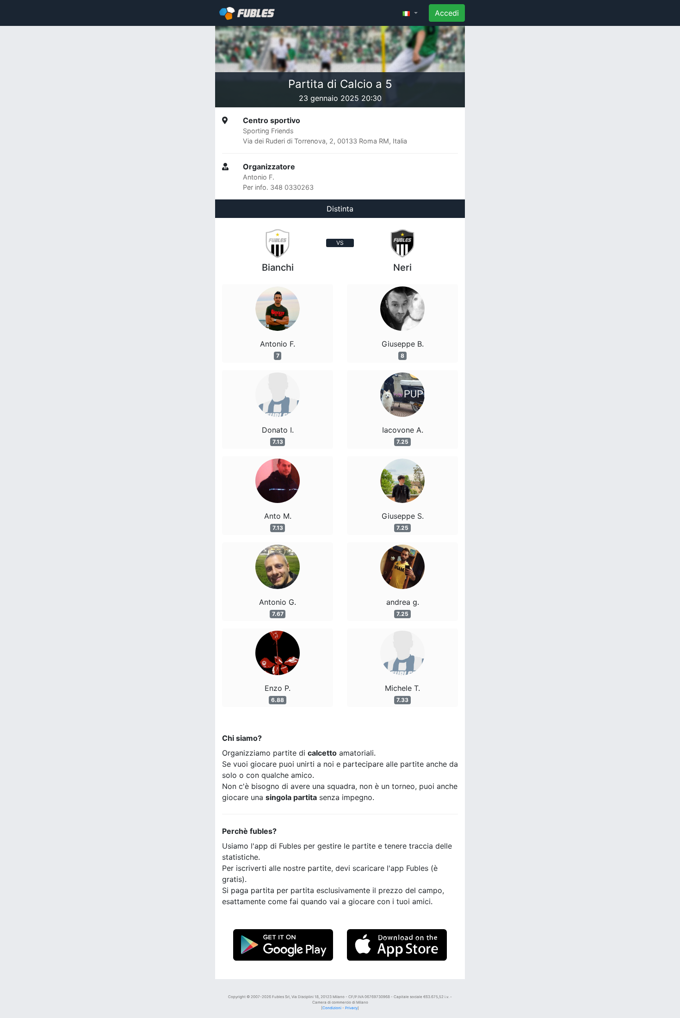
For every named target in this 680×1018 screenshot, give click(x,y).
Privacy (351, 1008)
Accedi (447, 13)
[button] (410, 13)
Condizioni (331, 1008)
